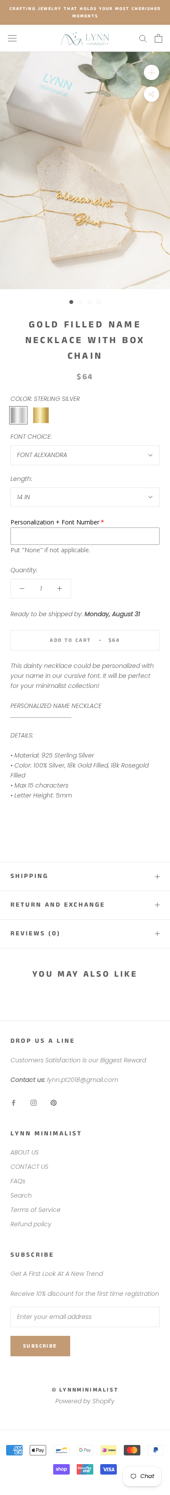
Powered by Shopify (85, 1401)
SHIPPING (29, 876)
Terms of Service (35, 1209)
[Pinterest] (54, 1103)
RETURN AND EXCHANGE (57, 904)
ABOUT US (24, 1152)
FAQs (17, 1181)
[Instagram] (34, 1103)
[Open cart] (158, 38)
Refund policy (30, 1224)
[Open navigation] (12, 38)
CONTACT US (29, 1166)
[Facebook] (13, 1103)
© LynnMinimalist (85, 1390)
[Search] (143, 38)
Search (21, 1195)
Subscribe (40, 1346)
